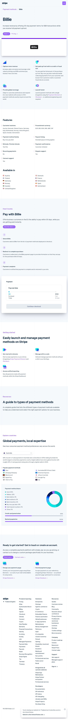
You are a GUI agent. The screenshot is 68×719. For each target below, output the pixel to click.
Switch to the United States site (33, 714)
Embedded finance (41, 614)
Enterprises (38, 602)
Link (20, 639)
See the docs (8, 227)
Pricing (14, 34)
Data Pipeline (23, 624)
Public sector (39, 661)
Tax (20, 659)
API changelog (39, 696)
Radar (21, 651)
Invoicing (22, 634)
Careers (54, 643)
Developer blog (40, 704)
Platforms (38, 629)
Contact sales (19, 557)
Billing (21, 609)
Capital (21, 612)
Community (55, 609)
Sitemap (54, 628)
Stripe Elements (8, 578)
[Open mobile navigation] (64, 3)
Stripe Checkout (40, 578)
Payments (22, 646)
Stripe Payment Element (18, 359)
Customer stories (57, 604)
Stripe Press (55, 648)
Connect (21, 619)
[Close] (65, 710)
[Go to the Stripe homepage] (5, 599)
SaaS (37, 631)
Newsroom (55, 645)
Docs (6, 34)
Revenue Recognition (25, 654)
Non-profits (39, 656)
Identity (21, 631)
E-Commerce (39, 612)
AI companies (39, 634)
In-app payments (40, 621)
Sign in (54, 666)
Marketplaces (39, 624)
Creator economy (40, 636)
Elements (22, 626)
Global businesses (41, 619)
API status (38, 694)
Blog (53, 607)
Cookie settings (57, 630)
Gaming (37, 641)
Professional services (42, 658)
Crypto (21, 621)
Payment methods (10, 9)
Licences (54, 625)
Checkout (38, 97)
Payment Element (54, 95)
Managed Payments (25, 641)
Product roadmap (57, 640)
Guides (54, 602)
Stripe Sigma (23, 656)
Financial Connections (25, 629)
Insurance (38, 649)
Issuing (21, 636)
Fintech (37, 639)
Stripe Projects (40, 701)
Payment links (23, 644)
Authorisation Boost (25, 607)
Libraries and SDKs (41, 699)
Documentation (40, 689)
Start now (7, 557)
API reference (39, 691)
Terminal (21, 661)
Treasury (22, 664)
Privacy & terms (56, 616)
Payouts (21, 649)
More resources (56, 633)
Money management (41, 626)
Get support (55, 657)
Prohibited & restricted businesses (55, 621)
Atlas (20, 604)
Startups (38, 604)
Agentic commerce (41, 607)
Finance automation (41, 616)
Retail (37, 663)
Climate (21, 616)
